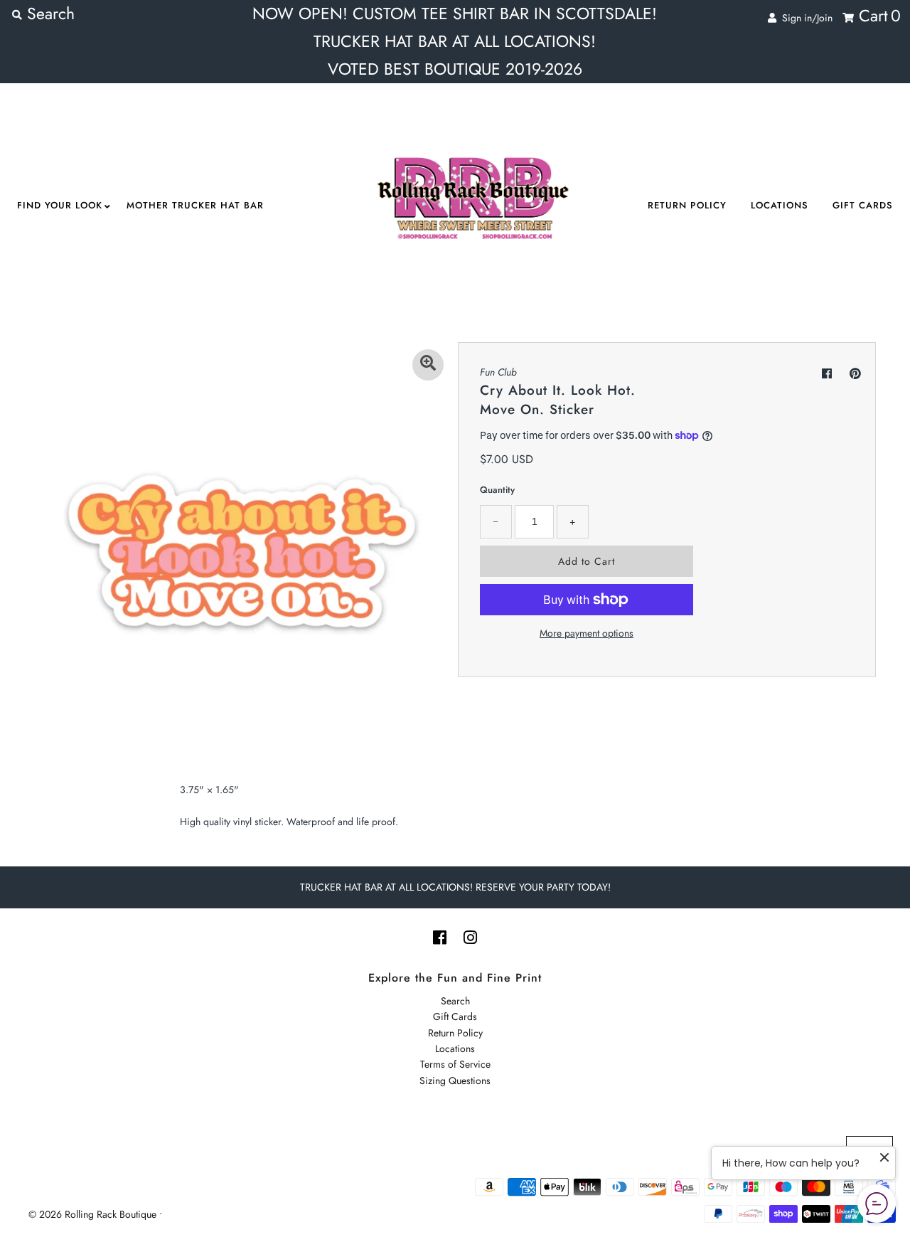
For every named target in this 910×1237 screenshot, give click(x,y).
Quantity (497, 490)
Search (455, 1001)
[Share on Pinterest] (855, 374)
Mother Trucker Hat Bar (195, 205)
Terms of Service (455, 1064)
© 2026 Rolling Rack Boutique (93, 1214)
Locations (779, 205)
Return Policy (687, 205)
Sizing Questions (455, 1080)
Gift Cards (863, 205)
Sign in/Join (804, 18)
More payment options (586, 633)
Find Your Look (59, 205)
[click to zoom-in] (428, 365)
